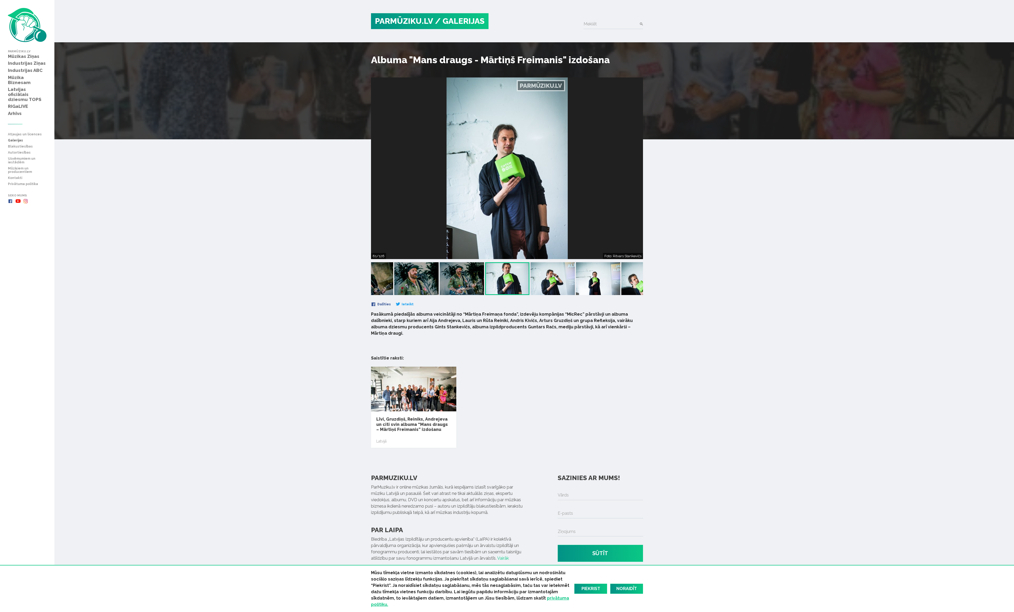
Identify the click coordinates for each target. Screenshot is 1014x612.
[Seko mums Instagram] (25, 201)
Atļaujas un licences (25, 134)
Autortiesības (19, 152)
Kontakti (15, 178)
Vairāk (503, 558)
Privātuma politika (23, 184)
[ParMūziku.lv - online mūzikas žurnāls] (27, 25)
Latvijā (381, 441)
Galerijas (15, 140)
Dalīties (384, 304)
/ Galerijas (460, 21)
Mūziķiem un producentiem (20, 170)
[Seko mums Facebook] (10, 201)
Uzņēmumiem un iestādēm (21, 160)
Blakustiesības (20, 146)
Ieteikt (407, 304)
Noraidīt (626, 588)
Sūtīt (600, 553)
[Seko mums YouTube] (18, 201)
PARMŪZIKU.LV (404, 21)
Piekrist (590, 588)
